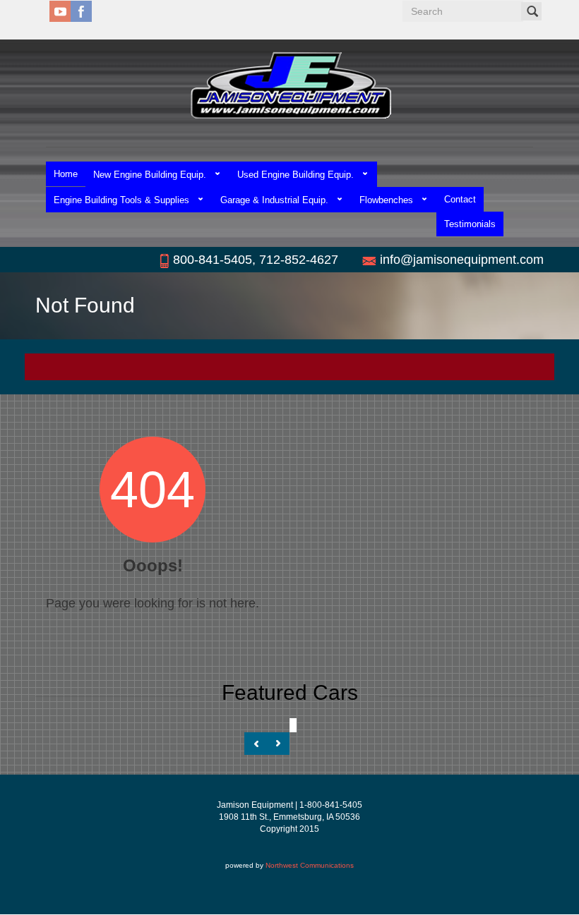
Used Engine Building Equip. (295, 174)
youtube (60, 11)
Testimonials (470, 224)
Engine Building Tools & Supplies (121, 200)
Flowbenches (386, 200)
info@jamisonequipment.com (462, 260)
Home (66, 174)
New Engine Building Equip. (149, 174)
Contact (460, 199)
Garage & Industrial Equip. (274, 200)
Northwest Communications (309, 865)
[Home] (290, 85)
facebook (81, 11)
